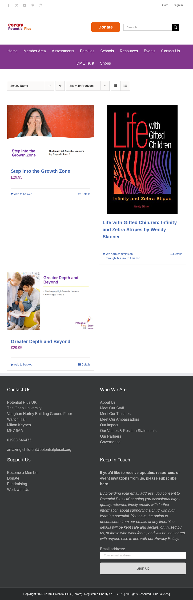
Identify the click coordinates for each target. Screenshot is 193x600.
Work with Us (18, 490)
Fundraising (17, 484)
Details (85, 194)
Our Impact (109, 425)
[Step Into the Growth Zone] (50, 134)
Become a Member (23, 473)
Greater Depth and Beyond (40, 341)
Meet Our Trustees (115, 414)
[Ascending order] (60, 86)
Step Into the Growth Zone (40, 171)
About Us (108, 402)
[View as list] (125, 85)
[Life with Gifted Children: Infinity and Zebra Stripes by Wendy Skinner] (142, 159)
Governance (110, 442)
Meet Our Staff (112, 408)
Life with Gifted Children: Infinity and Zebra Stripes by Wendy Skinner (140, 229)
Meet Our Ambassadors (119, 419)
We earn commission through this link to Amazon (123, 256)
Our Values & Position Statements (128, 431)
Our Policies (161, 594)
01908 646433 (19, 440)
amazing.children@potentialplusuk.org (39, 450)
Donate (105, 27)
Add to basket (23, 194)
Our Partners (110, 436)
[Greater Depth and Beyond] (50, 301)
